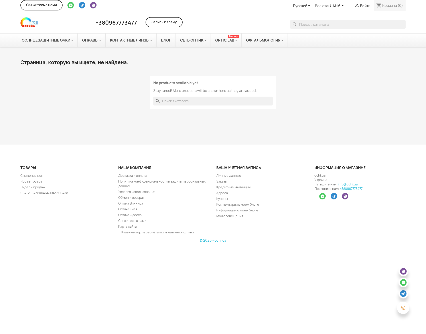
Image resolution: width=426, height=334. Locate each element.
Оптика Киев (127, 209)
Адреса (222, 193)
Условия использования (136, 192)
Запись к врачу (164, 22)
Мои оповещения (229, 216)
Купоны (222, 199)
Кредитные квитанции (233, 187)
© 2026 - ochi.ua (213, 240)
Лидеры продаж (32, 187)
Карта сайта (127, 226)
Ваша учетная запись (238, 167)
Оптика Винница (130, 203)
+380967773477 (351, 189)
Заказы (221, 181)
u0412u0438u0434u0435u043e (44, 193)
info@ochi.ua (348, 184)
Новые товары (31, 181)
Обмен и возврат (131, 197)
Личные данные (228, 175)
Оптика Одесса (130, 215)
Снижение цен (31, 175)
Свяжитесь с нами (41, 5)
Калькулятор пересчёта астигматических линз (157, 232)
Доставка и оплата (132, 175)
